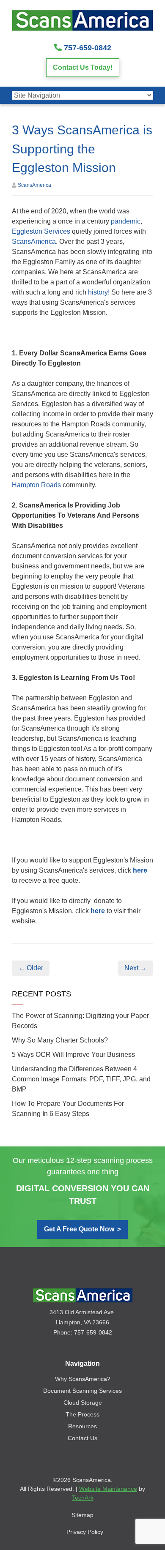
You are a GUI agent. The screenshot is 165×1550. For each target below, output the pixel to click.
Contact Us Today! (83, 67)
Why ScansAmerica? (82, 1378)
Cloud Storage (82, 1402)
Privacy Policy (84, 1531)
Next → (135, 967)
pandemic (125, 221)
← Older (30, 967)
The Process (82, 1414)
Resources (82, 1426)
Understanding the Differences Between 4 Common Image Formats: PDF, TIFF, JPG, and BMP (81, 1079)
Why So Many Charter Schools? (60, 1040)
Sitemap (83, 1515)
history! (99, 292)
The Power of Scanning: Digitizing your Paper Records (80, 1020)
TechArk (83, 1497)
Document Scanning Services (82, 1390)
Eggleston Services (41, 231)
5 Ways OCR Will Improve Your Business (73, 1054)
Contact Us (82, 1438)
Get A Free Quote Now (79, 1229)
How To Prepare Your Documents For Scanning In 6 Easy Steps (68, 1108)
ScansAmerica (34, 185)
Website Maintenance (108, 1488)
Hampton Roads (36, 484)
